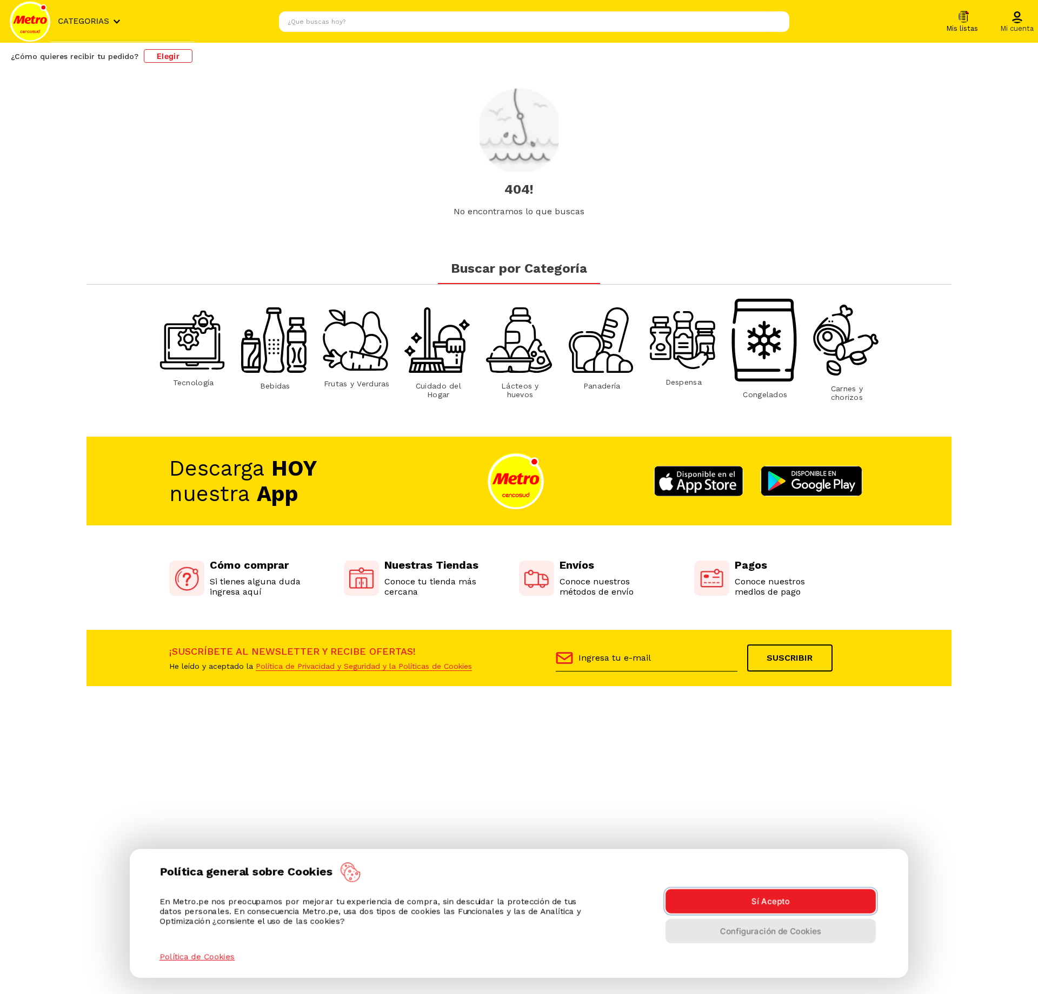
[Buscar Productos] (778, 21)
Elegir (168, 56)
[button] (1017, 22)
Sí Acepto (770, 901)
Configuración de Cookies (770, 931)
